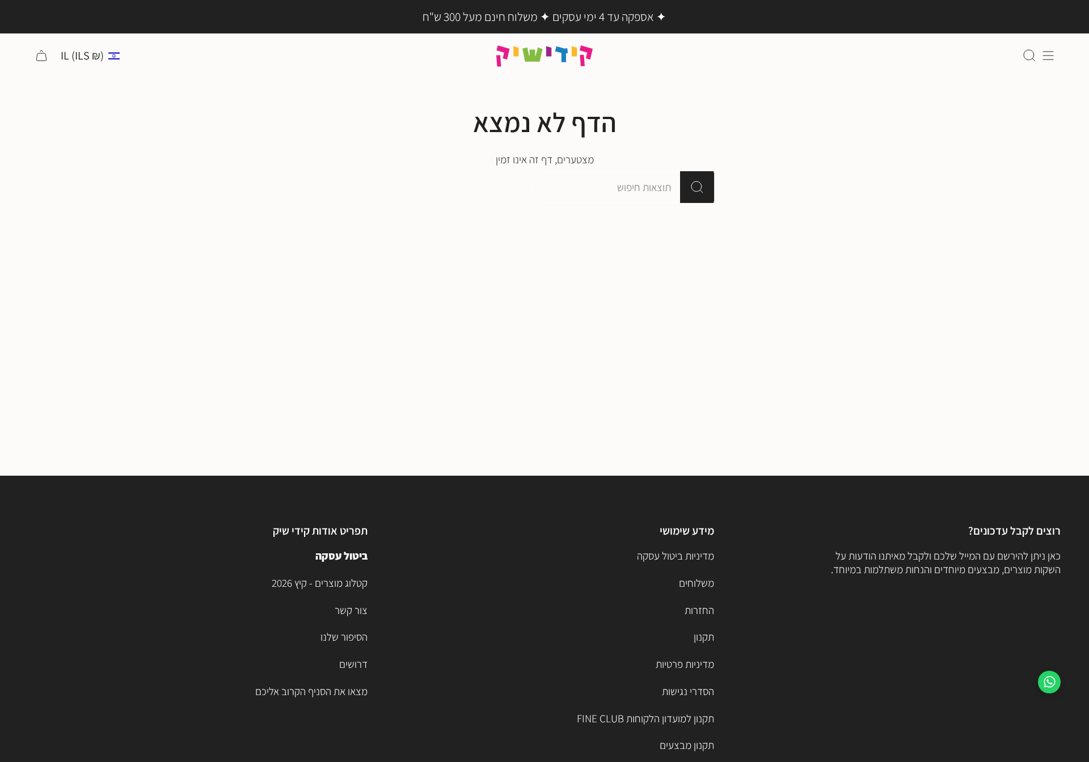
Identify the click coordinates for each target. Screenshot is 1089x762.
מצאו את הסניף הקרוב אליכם (311, 691)
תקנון (704, 637)
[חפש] (697, 187)
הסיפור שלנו (344, 637)
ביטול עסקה (341, 555)
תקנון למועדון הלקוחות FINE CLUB (645, 718)
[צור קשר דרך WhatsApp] (1049, 682)
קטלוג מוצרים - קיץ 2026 (320, 583)
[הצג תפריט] (1048, 56)
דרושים (353, 664)
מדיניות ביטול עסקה (675, 555)
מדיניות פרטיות (685, 664)
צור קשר (351, 610)
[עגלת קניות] (41, 56)
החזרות (699, 610)
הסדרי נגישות (688, 691)
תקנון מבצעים (687, 745)
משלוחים (696, 583)
